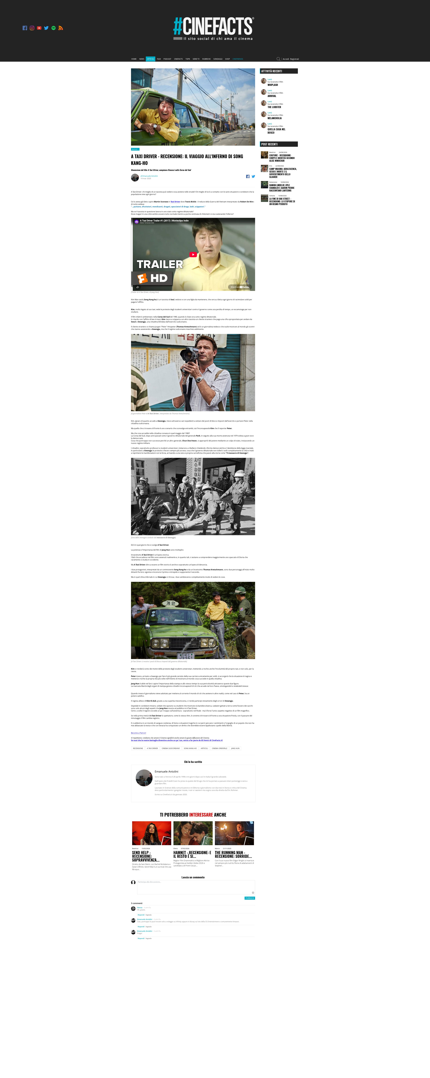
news (141, 59)
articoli (150, 59)
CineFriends (238, 59)
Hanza (139, 907)
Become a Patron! (138, 733)
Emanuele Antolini (149, 176)
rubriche (206, 59)
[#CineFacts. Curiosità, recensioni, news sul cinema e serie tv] (213, 42)
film (159, 59)
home (133, 59)
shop (227, 59)
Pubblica (250, 898)
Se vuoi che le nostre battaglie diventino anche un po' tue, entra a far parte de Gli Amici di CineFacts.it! (177, 740)
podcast (167, 59)
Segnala (149, 915)
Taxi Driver (175, 201)
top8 (188, 59)
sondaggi (217, 59)
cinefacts (178, 59)
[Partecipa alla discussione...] (196, 887)
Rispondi (141, 915)
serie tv (196, 59)
